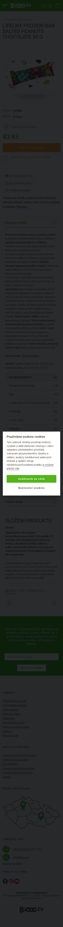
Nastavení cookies (31, 487)
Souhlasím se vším (31, 478)
